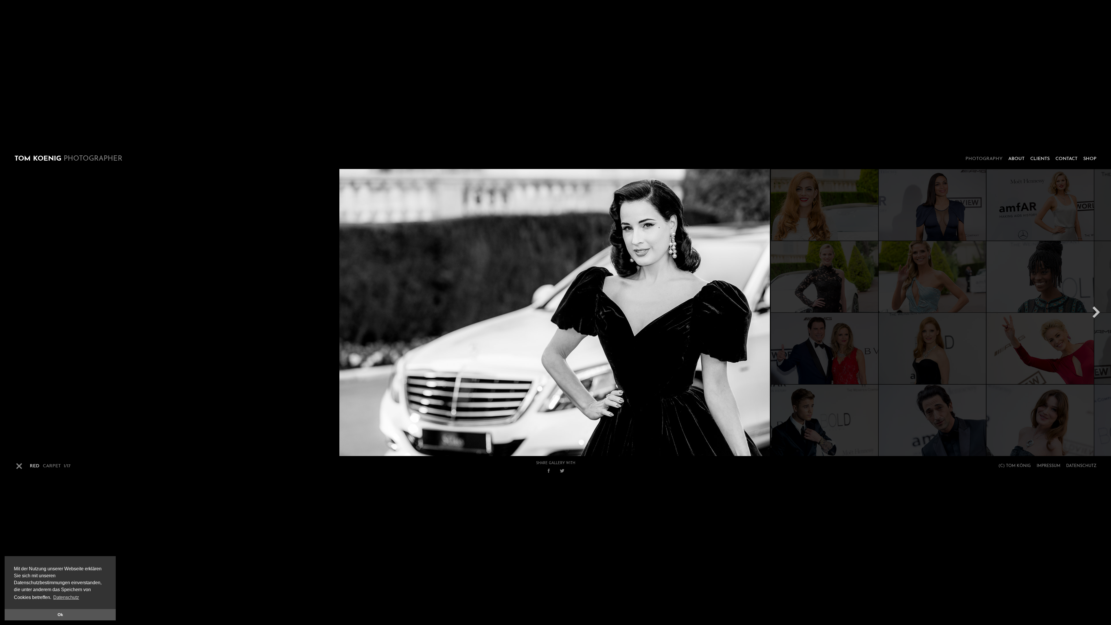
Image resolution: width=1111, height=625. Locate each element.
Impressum (1048, 466)
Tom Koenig (68, 158)
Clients (1040, 159)
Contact (1066, 159)
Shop (1090, 159)
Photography (984, 159)
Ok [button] (60, 614)
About (1016, 159)
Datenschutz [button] (66, 597)
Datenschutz (1081, 466)
